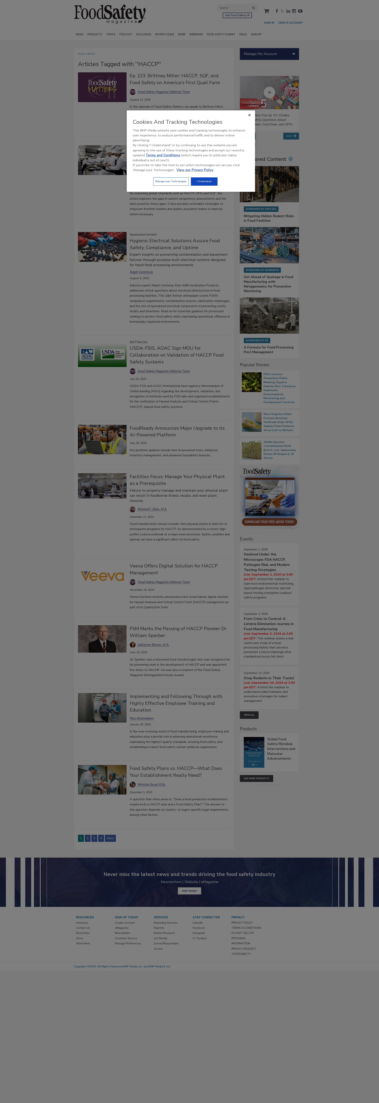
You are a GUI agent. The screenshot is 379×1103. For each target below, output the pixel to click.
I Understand (204, 181)
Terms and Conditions (163, 155)
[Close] (249, 115)
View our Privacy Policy (194, 170)
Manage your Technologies (171, 181)
